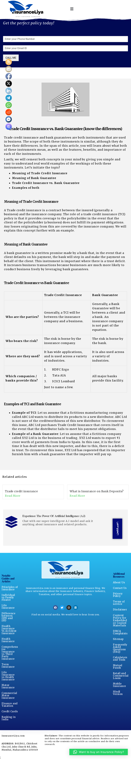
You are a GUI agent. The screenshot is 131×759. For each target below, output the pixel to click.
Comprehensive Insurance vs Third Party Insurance (10, 652)
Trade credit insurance (21, 491)
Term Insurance (8, 665)
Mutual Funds (117, 666)
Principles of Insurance (10, 588)
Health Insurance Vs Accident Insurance (9, 630)
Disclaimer (120, 609)
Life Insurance (8, 606)
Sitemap (118, 639)
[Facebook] (55, 607)
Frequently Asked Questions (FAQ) (120, 648)
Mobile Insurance (119, 685)
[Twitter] (62, 607)
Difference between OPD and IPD (8, 617)
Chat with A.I (117, 529)
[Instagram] (68, 607)
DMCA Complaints (120, 632)
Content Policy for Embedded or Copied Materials (120, 620)
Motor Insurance (8, 686)
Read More (12, 496)
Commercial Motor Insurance (9, 695)
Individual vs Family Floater (8, 597)
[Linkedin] (75, 607)
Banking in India (8, 718)
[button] (72, 9)
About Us (119, 582)
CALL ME (10, 57)
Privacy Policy (118, 595)
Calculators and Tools (120, 658)
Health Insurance (8, 640)
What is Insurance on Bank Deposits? (97, 491)
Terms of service (119, 602)
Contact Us (120, 588)
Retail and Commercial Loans (120, 676)
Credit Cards (10, 711)
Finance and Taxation (10, 704)
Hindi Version (118, 693)
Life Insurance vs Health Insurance (8, 676)
